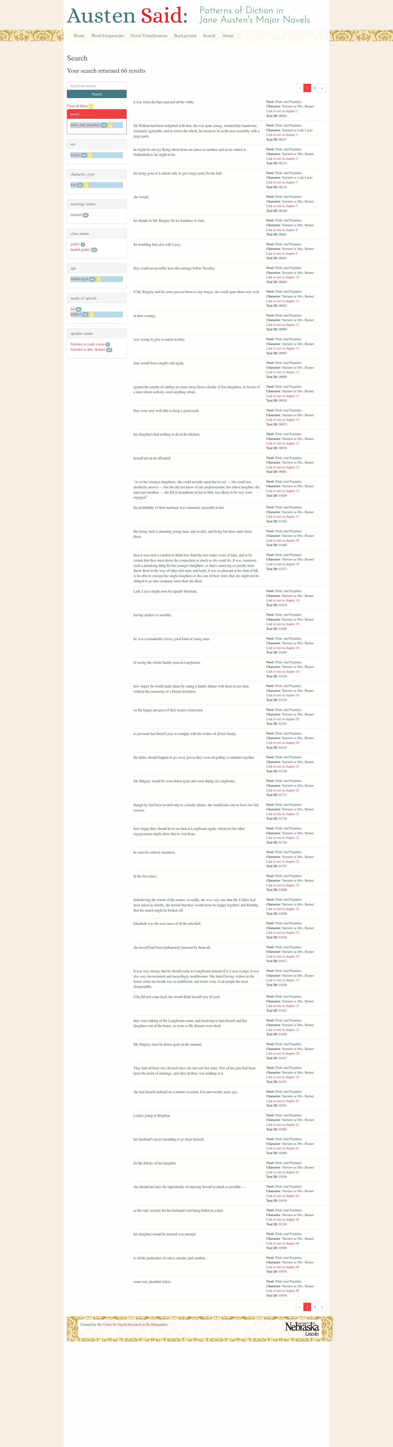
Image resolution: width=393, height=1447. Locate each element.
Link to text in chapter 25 (282, 1077)
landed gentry (80, 249)
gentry (75, 243)
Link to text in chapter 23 (282, 861)
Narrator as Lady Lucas (87, 344)
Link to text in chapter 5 (281, 206)
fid (72, 308)
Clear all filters (79, 105)
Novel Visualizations (149, 35)
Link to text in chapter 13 (282, 396)
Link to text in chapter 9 (281, 230)
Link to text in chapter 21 (282, 766)
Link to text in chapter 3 (281, 134)
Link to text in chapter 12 (282, 277)
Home (79, 35)
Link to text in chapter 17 (282, 516)
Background (185, 35)
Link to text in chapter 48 (282, 1219)
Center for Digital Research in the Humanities (135, 1324)
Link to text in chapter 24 (282, 1053)
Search (209, 35)
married (76, 214)
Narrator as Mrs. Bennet (88, 349)
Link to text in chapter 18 (282, 540)
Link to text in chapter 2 (281, 111)
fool (73, 184)
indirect (76, 314)
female (75, 154)
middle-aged (79, 278)
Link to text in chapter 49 (282, 1243)
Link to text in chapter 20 (282, 719)
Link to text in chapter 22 (282, 837)
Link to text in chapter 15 (282, 491)
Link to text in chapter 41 (282, 1101)
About (227, 35)
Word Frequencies (107, 35)
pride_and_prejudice (85, 124)
